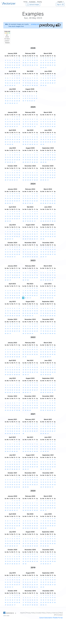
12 (7, 62)
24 (19, 65)
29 (14, 67)
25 (5, 67)
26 (7, 67)
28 (12, 67)
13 (10, 62)
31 (19, 67)
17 (19, 62)
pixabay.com (35, 24)
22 (14, 65)
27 (10, 67)
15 (14, 62)
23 (17, 65)
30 (17, 67)
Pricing (39, 2)
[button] (61, 2)
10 (19, 60)
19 (7, 65)
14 (12, 62)
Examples (32, 2)
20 (10, 65)
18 (5, 65)
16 (16, 62)
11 (5, 62)
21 (12, 65)
